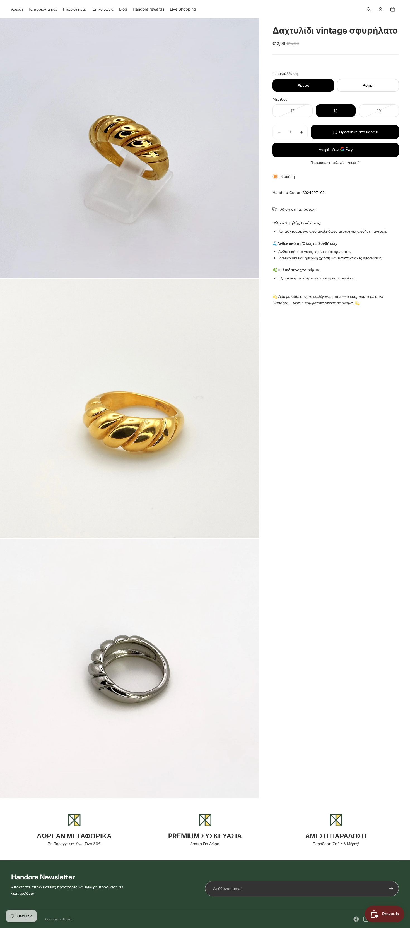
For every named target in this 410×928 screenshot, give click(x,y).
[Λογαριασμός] (380, 9)
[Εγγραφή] (391, 888)
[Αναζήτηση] (369, 9)
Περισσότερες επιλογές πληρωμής (335, 163)
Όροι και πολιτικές (58, 919)
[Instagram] (366, 919)
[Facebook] (356, 919)
